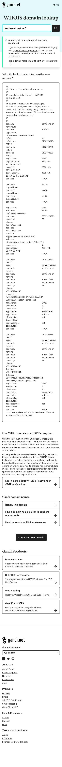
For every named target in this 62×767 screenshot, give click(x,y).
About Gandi (8, 669)
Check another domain (31, 537)
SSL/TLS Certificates (12, 700)
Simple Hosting (9, 704)
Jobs (4, 683)
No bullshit (7, 676)
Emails (5, 697)
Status (5, 717)
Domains (6, 693)
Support (6, 721)
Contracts (7, 738)
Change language (11, 647)
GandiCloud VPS (10, 707)
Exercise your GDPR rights (15, 742)
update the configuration (25, 50)
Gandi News (8, 679)
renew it (25, 53)
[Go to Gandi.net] (11, 5)
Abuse (5, 735)
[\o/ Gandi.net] (31, 640)
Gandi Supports (9, 672)
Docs (4, 724)
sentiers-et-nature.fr (19, 40)
